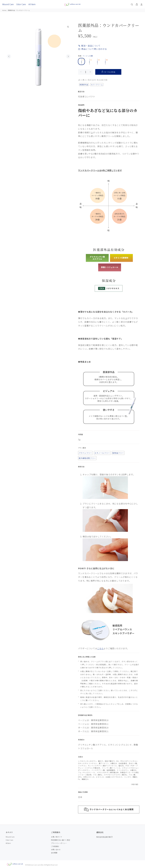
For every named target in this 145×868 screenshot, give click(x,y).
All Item (8, 843)
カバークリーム (97, 84)
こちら (100, 648)
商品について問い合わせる (94, 48)
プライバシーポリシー (59, 843)
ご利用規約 (55, 846)
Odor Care (9, 840)
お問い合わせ (55, 849)
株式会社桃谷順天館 (103, 837)
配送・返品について (90, 45)
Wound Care (10, 837)
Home (4, 10)
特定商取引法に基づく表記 (60, 840)
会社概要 (54, 853)
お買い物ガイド (56, 837)
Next (68, 56)
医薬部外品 (84, 84)
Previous (9, 56)
